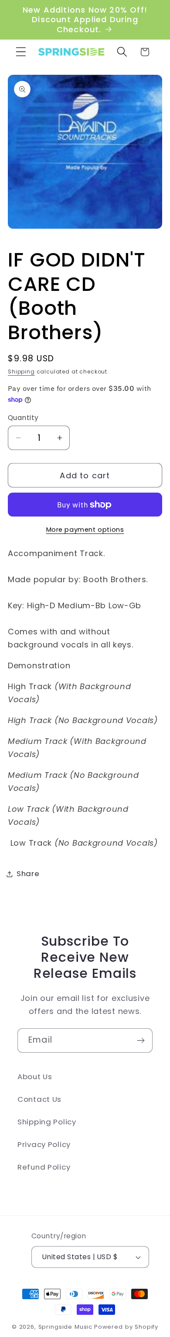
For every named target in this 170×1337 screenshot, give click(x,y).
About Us (34, 1076)
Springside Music (65, 1327)
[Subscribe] (140, 1040)
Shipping (21, 371)
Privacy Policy (44, 1144)
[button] (21, 51)
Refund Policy (43, 1167)
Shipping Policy (46, 1122)
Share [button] (28, 873)
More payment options (85, 529)
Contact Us (39, 1099)
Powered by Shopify (126, 1327)
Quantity (23, 417)
